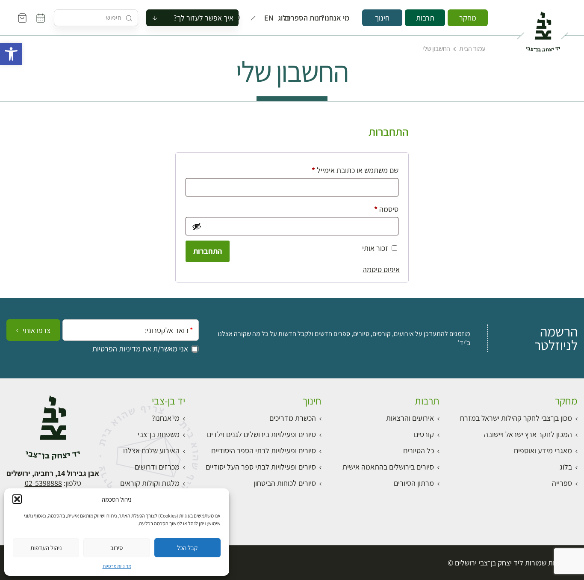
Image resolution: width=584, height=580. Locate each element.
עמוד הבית (472, 48)
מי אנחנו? (341, 18)
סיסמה (379, 209)
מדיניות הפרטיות (116, 349)
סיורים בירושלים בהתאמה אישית (388, 467)
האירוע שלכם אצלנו (151, 450)
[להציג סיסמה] (196, 226)
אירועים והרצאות (410, 418)
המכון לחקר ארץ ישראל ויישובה (528, 434)
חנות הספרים (311, 18)
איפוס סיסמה (381, 269)
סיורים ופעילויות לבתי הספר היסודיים (263, 450)
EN (271, 18)
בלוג (287, 18)
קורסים (424, 434)
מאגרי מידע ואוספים (543, 450)
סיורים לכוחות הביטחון (285, 483)
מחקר (467, 18)
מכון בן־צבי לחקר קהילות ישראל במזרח (516, 418)
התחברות (207, 251)
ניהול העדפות (46, 548)
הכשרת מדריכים (292, 418)
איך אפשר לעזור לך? (203, 18)
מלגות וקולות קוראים (150, 483)
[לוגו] (543, 28)
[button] (11, 54)
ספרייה (562, 483)
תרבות (425, 18)
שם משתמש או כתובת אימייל (348, 170)
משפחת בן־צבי (159, 434)
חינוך (382, 18)
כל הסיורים (418, 450)
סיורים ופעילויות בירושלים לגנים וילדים (261, 434)
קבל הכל (187, 548)
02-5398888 (43, 483)
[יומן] (40, 18)
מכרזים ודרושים (157, 467)
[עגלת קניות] (22, 18)
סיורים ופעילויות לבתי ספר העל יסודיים (261, 467)
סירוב (116, 548)
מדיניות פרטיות (117, 566)
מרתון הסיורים (414, 483)
